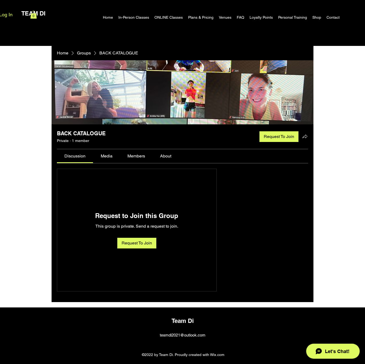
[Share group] (305, 136)
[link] (75, 156)
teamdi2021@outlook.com (182, 335)
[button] (33, 15)
